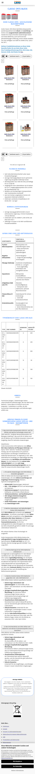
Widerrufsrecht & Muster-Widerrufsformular (15, 734)
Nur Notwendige (17, 766)
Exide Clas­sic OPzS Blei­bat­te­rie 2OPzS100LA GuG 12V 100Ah (9, 134)
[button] (3, 56)
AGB (4, 737)
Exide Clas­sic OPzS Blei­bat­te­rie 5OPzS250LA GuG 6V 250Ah (25, 78)
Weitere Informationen (17, 770)
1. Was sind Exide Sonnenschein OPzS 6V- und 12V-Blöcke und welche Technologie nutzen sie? (17, 431)
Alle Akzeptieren (17, 761)
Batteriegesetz (7, 742)
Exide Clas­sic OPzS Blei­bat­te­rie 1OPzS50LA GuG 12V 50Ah (25, 106)
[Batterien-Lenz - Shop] (17, 2)
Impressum (6, 726)
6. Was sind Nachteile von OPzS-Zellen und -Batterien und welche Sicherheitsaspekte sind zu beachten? (17, 628)
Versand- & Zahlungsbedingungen (12, 731)
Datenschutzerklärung (6, 758)
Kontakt (5, 729)
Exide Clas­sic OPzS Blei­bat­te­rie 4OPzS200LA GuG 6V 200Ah (9, 78)
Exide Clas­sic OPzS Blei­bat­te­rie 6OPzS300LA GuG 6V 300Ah (9, 106)
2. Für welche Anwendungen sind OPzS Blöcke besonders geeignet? (17, 473)
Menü (2, 2)
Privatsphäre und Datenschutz (11, 739)
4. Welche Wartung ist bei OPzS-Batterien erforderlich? (17, 551)
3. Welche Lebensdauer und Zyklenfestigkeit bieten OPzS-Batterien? (17, 509)
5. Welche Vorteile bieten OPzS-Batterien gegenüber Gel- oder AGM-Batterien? (17, 577)
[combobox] (15, 56)
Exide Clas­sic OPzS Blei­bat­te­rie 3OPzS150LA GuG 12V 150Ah (25, 134)
